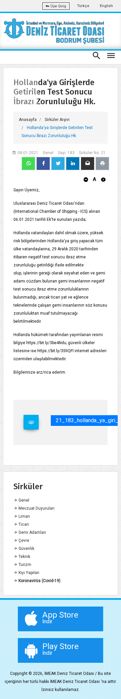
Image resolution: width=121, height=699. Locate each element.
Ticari (23, 524)
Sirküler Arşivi (57, 119)
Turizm (24, 564)
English (106, 6)
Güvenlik (25, 548)
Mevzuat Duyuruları (35, 508)
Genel (23, 500)
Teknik (23, 556)
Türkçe (83, 6)
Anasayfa (28, 119)
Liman (23, 516)
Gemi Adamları (31, 532)
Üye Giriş (57, 6)
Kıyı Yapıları (28, 572)
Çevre (23, 540)
